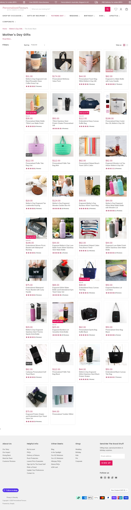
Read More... (7, 39)
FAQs (29, 452)
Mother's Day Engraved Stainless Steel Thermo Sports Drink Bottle (34, 332)
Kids (77, 455)
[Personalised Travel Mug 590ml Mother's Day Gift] (89, 61)
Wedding (78, 449)
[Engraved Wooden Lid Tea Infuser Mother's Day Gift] (116, 146)
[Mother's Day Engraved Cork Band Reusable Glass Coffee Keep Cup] (36, 61)
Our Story (6, 449)
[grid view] (124, 45)
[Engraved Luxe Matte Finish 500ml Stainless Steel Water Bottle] (116, 228)
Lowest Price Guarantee (35, 461)
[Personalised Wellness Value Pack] (62, 61)
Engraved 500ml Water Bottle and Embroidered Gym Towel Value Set (62, 290)
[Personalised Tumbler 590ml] (62, 396)
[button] (36, 86)
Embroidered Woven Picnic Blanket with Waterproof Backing (36, 248)
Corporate (79, 461)
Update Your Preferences (35, 470)
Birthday (78, 452)
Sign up (106, 463)
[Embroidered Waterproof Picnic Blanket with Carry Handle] (36, 270)
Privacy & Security (12, 497)
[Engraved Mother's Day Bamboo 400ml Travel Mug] (89, 186)
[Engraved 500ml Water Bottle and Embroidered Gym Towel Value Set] (62, 270)
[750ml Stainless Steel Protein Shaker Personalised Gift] (62, 103)
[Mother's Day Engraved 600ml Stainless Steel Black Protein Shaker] (89, 354)
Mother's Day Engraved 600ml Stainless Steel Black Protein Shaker (89, 374)
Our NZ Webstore (57, 455)
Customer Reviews (9, 461)
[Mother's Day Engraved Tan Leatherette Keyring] (36, 186)
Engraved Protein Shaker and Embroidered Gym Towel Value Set (36, 416)
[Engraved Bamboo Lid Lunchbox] (116, 270)
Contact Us (30, 473)
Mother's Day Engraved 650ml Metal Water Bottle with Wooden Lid (115, 205)
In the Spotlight (56, 452)
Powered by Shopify (8, 503)
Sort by (26, 45)
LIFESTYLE (114, 16)
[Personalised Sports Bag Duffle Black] (89, 312)
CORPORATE (8, 22)
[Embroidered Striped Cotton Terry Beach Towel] (89, 228)
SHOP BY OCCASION (12, 16)
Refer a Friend (31, 467)
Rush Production (32, 458)
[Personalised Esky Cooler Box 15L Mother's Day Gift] (116, 103)
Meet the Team (7, 458)
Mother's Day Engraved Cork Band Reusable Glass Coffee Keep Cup (36, 81)
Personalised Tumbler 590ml (62, 414)
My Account (31, 449)
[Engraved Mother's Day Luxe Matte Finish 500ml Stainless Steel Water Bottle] (62, 228)
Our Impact (6, 452)
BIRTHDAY (89, 16)
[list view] (127, 45)
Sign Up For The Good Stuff (36, 464)
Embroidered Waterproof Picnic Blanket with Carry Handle (35, 290)
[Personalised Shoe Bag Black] (116, 312)
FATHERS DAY (57, 16)
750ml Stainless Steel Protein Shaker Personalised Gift (62, 123)
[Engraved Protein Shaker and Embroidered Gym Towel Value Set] (36, 396)
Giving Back (7, 455)
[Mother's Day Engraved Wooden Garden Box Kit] (62, 186)
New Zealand (118, 490)
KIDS (101, 16)
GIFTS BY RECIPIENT (36, 16)
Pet (77, 458)
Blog (52, 449)
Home (5, 29)
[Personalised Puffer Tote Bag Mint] (62, 146)
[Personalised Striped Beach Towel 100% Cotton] (89, 146)
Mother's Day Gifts (15, 29)
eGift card (54, 467)
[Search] (107, 9)
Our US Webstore (57, 458)
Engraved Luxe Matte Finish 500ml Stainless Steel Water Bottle (116, 248)
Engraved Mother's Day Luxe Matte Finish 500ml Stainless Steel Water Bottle (62, 248)
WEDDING (74, 16)
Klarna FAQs (55, 464)
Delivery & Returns (33, 455)
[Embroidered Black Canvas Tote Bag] (116, 354)
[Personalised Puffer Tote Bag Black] (62, 354)
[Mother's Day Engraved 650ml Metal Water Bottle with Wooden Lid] (116, 186)
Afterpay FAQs (56, 461)
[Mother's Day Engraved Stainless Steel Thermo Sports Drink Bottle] (36, 312)
